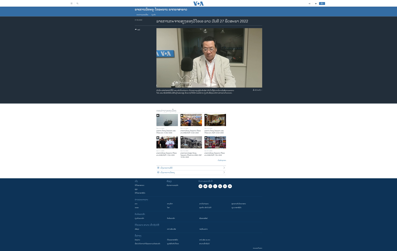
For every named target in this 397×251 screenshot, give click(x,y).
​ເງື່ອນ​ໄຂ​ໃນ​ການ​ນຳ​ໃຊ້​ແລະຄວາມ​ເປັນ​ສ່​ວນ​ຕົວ (147, 244)
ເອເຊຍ (137, 208)
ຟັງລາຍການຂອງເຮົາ (172, 185)
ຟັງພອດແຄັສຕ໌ (203, 218)
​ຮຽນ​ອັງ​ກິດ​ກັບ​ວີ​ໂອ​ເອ (173, 244)
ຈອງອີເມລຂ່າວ (203, 229)
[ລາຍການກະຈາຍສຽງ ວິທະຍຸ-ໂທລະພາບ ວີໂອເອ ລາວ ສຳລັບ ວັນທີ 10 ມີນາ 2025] (191, 142)
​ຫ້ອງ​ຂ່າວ (137, 240)
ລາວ (136, 204)
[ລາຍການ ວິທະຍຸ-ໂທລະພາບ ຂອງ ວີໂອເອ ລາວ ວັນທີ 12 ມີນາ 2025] (215, 120)
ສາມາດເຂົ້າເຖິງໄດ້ (204, 244)
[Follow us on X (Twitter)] (215, 186)
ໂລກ (168, 208)
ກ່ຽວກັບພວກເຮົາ (139, 218)
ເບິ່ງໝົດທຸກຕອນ (222, 160)
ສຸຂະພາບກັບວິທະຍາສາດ (239, 204)
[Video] (316, 3)
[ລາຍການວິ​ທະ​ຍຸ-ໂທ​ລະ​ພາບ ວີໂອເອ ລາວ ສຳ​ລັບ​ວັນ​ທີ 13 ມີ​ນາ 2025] (191, 120)
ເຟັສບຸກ (137, 229)
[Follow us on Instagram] (210, 186)
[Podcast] (225, 186)
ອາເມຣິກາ (170, 204)
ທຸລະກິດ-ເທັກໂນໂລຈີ (205, 208)
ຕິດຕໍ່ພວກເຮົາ (171, 218)
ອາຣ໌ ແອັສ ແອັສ (171, 229)
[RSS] (220, 186)
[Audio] (310, 3)
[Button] (137, 30)
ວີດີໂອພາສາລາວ (139, 185)
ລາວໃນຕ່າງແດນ (204, 204)
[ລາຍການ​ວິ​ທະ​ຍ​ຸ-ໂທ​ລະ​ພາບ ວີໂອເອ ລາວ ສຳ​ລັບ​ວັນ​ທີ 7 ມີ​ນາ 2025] (215, 142)
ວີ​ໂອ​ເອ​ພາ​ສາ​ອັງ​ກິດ (172, 240)
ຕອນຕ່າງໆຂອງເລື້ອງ (142, 15)
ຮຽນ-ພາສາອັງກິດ (236, 208)
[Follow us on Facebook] (200, 186)
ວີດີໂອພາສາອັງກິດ (140, 193)
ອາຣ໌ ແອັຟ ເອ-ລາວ (204, 240)
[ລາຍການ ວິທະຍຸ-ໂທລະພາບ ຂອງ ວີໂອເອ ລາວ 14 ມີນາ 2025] (167, 120)
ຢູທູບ (136, 189)
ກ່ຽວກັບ (154, 15)
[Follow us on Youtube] (205, 186)
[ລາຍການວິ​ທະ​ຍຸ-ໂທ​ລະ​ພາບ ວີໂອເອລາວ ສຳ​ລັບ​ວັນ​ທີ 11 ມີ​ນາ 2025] (167, 142)
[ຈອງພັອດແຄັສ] (230, 186)
